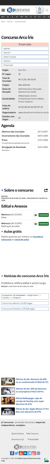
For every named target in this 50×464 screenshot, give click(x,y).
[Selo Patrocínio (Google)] (39, 10)
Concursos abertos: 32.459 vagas (17, 303)
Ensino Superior (25, 101)
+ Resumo (6, 52)
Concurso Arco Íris (20, 21)
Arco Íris (22, 70)
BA (26, 17)
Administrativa (25, 89)
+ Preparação (7, 65)
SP (19, 118)
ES (39, 17)
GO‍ (44, 17)
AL (12, 17)
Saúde (33, 91)
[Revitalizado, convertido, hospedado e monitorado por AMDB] (46, 460)
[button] (35, 215)
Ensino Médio (37, 98)
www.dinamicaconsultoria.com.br (33, 112)
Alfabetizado (24, 95)
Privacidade (33, 439)
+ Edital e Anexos (9, 57)
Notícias (6, 61)
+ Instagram (16, 297)
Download (43, 215)
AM (21, 17)
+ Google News (32, 295)
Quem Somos (18, 433)
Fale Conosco (32, 433)
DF (35, 17)
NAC (3, 17)
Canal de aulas (22, 239)
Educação (37, 89)
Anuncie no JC (18, 439)
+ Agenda (6, 48)
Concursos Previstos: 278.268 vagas (18, 308)
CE (31, 17)
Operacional (23, 91)
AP (17, 17)
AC (8, 17)
